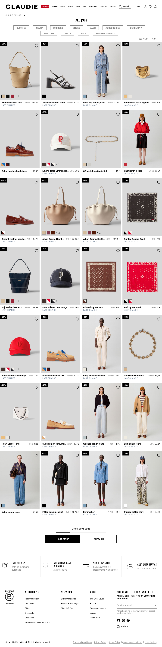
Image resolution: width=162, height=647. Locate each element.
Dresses (58, 28)
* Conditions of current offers (37, 622)
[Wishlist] (36, 45)
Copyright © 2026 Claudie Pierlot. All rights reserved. (28, 642)
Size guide (29, 613)
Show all (99, 539)
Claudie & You (67, 608)
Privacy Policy (100, 642)
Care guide (29, 618)
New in (40, 28)
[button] (45, 6)
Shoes (76, 28)
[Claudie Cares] (9, 597)
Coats (67, 33)
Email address (124, 605)
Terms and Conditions (82, 642)
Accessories (113, 28)
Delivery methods (68, 599)
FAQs (27, 608)
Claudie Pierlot (13, 15)
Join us (93, 613)
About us (49, 33)
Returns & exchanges (70, 603)
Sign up (155, 605)
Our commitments (98, 608)
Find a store (95, 618)
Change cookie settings (132, 642)
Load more (63, 539)
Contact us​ (29, 603)
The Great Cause (97, 599)
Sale (83, 33)
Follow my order (32, 599)
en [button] (138, 6)
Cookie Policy (114, 642)
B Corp (93, 603)
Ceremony (136, 28)
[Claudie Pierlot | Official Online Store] (21, 6)
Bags (93, 28)
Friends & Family (105, 33)
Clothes (21, 28)
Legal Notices (150, 642)
